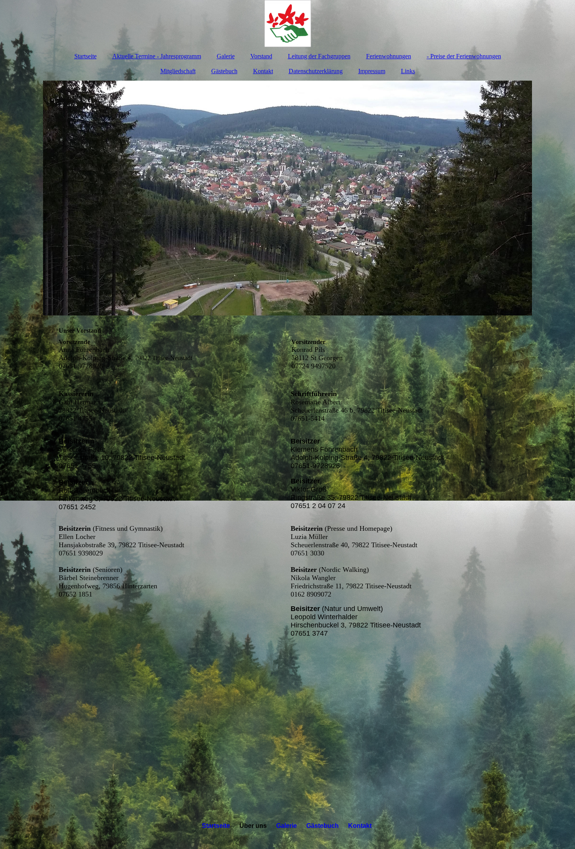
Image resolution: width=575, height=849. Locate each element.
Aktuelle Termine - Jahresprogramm (156, 56)
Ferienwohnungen (388, 56)
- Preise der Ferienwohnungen (464, 56)
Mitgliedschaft (178, 71)
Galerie (226, 56)
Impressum (371, 71)
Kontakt (263, 71)
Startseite (85, 56)
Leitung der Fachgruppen (319, 56)
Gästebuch (224, 71)
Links (408, 71)
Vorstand (261, 56)
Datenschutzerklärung (316, 71)
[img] (287, 23)
